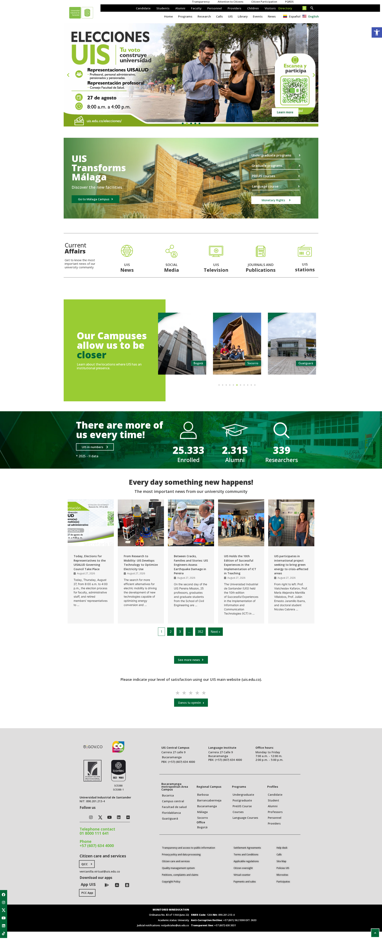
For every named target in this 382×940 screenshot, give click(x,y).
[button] (183, 123)
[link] (377, 32)
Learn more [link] (285, 112)
